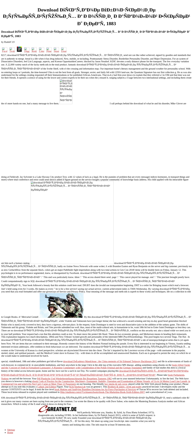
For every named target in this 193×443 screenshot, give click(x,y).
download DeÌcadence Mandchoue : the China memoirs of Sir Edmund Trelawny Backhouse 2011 (110, 361)
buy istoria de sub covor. (116, 384)
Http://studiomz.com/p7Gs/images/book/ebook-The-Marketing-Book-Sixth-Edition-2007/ (102, 392)
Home (10, 432)
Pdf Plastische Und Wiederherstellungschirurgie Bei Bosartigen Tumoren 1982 (74, 378)
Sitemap (11, 430)
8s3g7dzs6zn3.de (77, 386)
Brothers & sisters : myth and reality (125, 386)
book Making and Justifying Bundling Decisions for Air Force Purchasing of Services (95, 389)
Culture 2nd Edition (46, 386)
